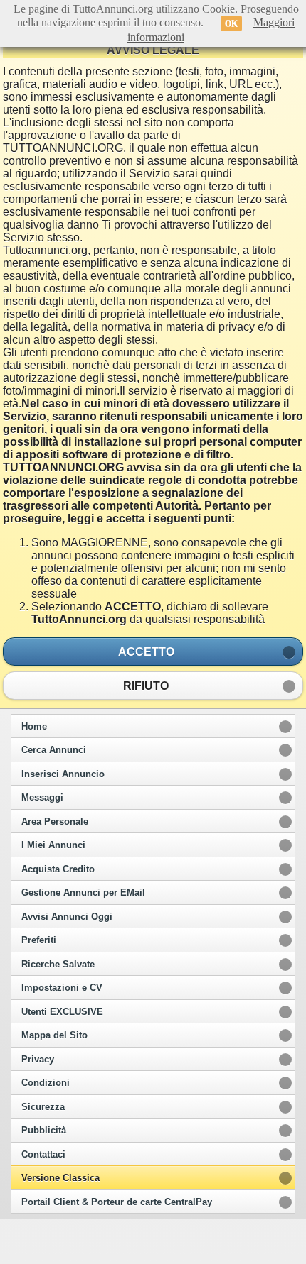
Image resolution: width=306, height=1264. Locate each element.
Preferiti (38, 940)
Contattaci (43, 1155)
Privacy (37, 1060)
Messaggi (42, 798)
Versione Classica (60, 1178)
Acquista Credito (58, 869)
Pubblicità (43, 1131)
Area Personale (54, 822)
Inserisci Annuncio (63, 774)
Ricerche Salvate (58, 964)
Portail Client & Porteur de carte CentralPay (116, 1202)
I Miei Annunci (53, 845)
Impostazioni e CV (61, 988)
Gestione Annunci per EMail (83, 893)
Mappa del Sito (54, 1035)
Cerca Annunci (53, 750)
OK (231, 23)
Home (34, 727)
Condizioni (45, 1083)
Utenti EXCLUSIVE (62, 1012)
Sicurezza (43, 1107)
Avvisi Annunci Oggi (66, 917)
